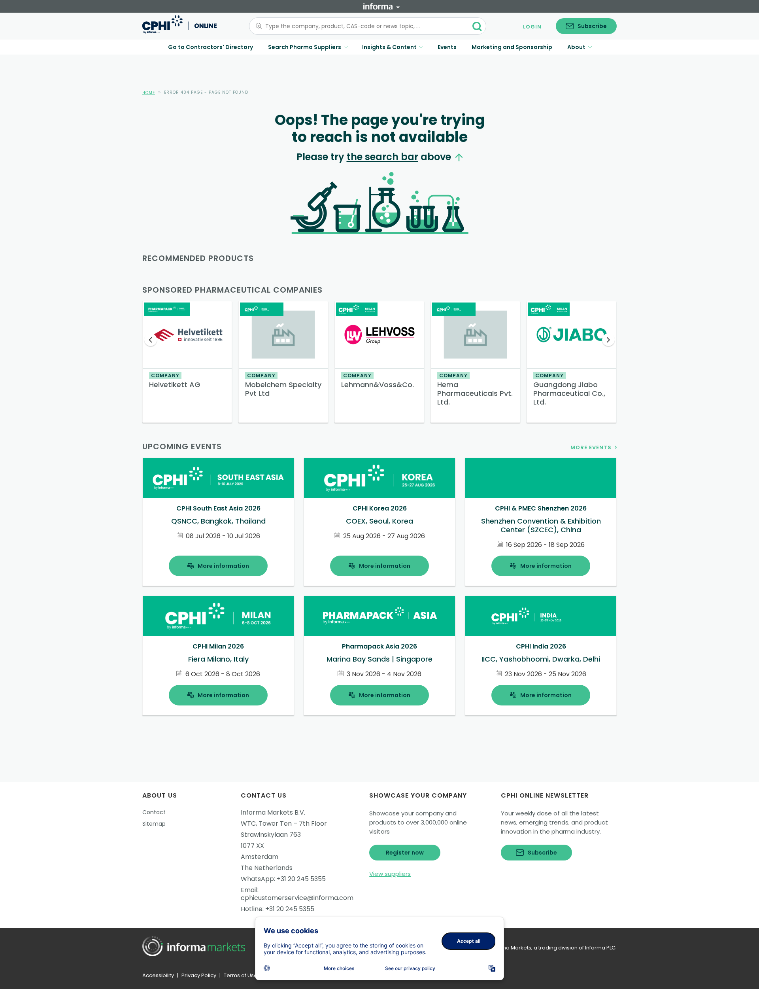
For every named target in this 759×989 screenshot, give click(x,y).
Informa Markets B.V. (273, 812)
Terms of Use (240, 975)
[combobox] (363, 26)
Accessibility (158, 975)
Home (148, 93)
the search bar (382, 156)
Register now (405, 853)
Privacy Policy (198, 975)
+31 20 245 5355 (301, 878)
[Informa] (381, 6)
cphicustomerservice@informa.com (297, 897)
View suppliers (390, 874)
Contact (154, 812)
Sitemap (154, 824)
